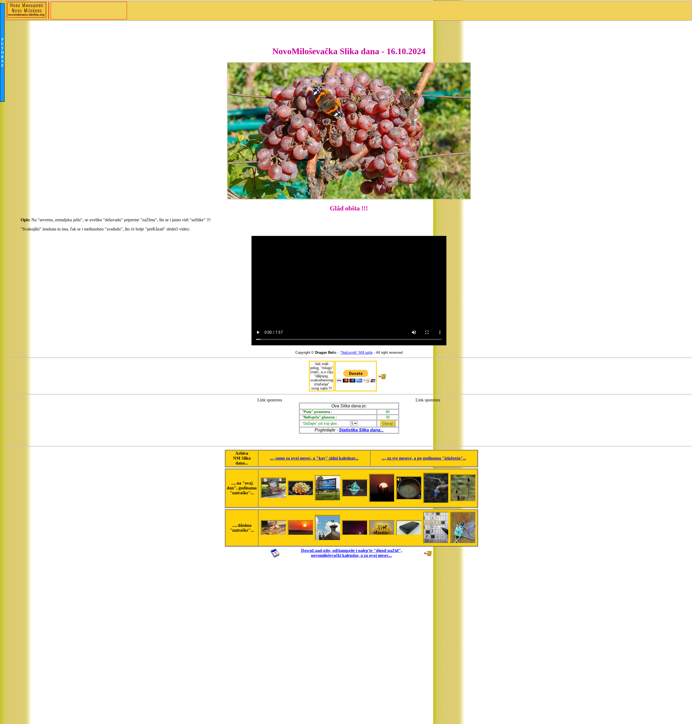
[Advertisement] (270, 419)
